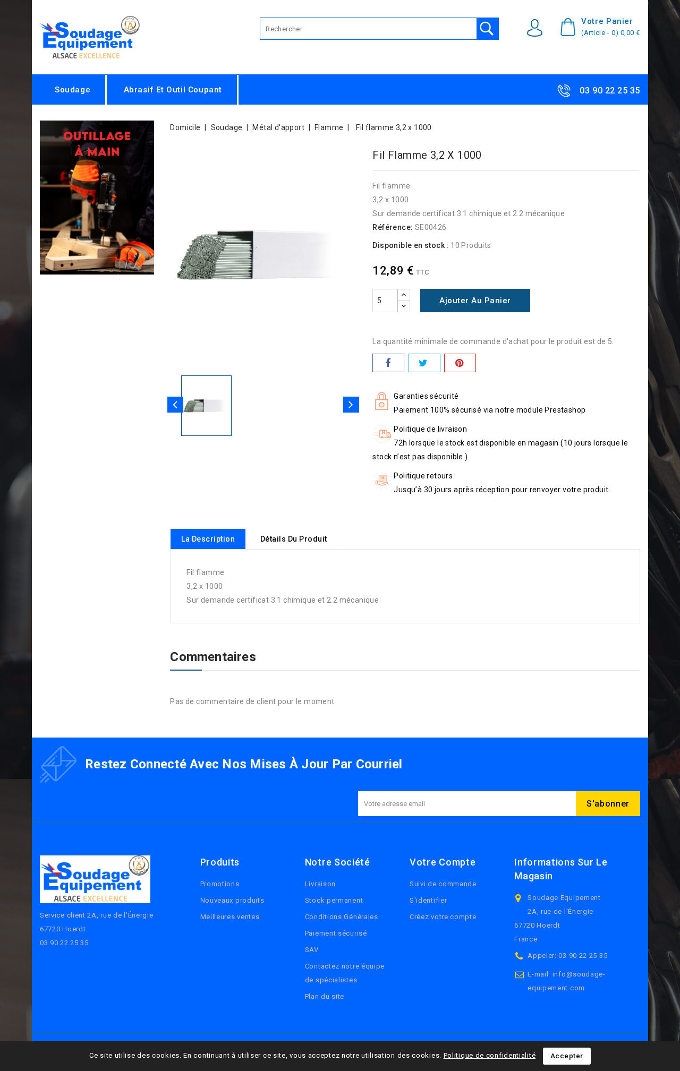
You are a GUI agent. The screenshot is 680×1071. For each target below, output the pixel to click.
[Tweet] (424, 363)
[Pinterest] (460, 363)
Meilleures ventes (230, 917)
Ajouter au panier (475, 300)
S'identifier (428, 900)
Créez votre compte (443, 917)
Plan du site (324, 996)
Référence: (392, 227)
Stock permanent (334, 900)
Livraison (320, 884)
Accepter (566, 1056)
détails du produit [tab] (293, 539)
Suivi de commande (443, 884)
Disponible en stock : (410, 245)
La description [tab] (208, 539)
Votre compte (442, 862)
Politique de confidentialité (490, 1055)
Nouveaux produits (232, 900)
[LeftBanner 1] (97, 198)
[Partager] (388, 363)
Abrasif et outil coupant (173, 90)
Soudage (72, 90)
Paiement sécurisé (336, 933)
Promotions (220, 884)
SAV (312, 950)
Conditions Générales (341, 917)
